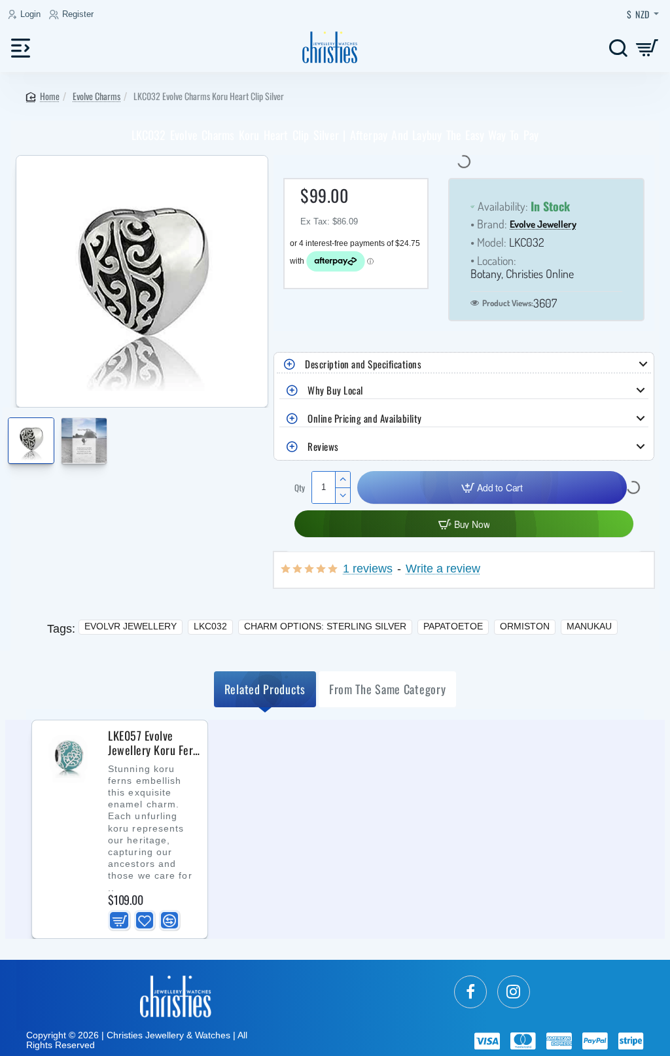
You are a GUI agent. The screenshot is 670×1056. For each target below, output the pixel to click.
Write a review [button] (443, 569)
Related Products (265, 688)
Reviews (323, 446)
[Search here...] (618, 47)
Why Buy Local (335, 390)
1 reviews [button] (368, 569)
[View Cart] (647, 47)
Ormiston (525, 626)
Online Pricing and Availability (365, 418)
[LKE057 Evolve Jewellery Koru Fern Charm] (69, 757)
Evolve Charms (96, 96)
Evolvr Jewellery (130, 626)
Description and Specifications (363, 364)
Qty (299, 487)
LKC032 (210, 626)
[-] (342, 495)
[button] (11, 433)
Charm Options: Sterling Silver (325, 626)
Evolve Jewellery (543, 224)
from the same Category (387, 688)
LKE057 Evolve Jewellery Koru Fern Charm (153, 743)
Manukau (589, 626)
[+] (342, 479)
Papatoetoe (453, 626)
